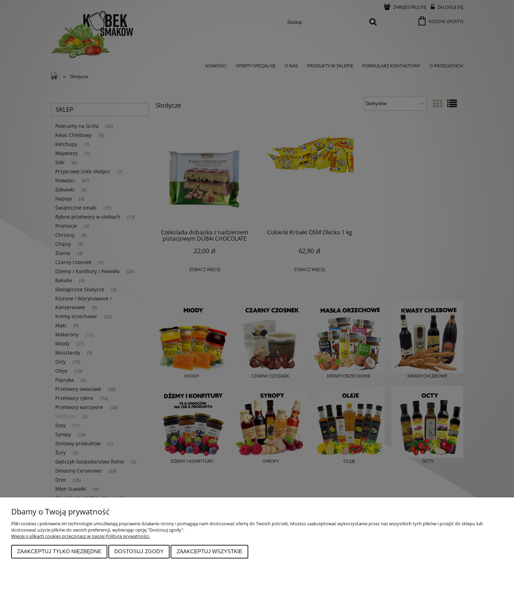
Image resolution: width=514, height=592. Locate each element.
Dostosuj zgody (139, 551)
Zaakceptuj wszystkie (209, 551)
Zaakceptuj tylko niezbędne (59, 551)
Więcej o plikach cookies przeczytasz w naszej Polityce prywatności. (80, 536)
